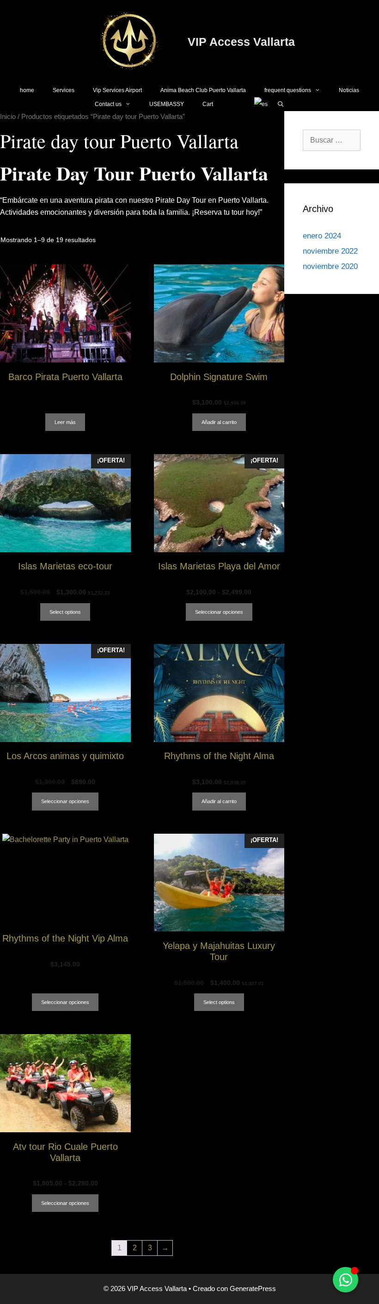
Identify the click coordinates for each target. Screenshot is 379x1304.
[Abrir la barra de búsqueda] (280, 104)
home (27, 90)
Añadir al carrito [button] (219, 422)
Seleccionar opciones (219, 612)
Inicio (8, 116)
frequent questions (287, 90)
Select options (65, 612)
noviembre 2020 (330, 266)
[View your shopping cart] (233, 104)
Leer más (65, 422)
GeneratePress (253, 1288)
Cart (207, 104)
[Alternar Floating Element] (345, 1279)
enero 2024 (322, 235)
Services (63, 90)
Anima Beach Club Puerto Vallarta (203, 90)
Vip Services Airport (117, 90)
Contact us (108, 104)
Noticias (349, 90)
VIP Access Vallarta (241, 41)
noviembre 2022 (330, 251)
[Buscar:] (332, 140)
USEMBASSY (166, 104)
